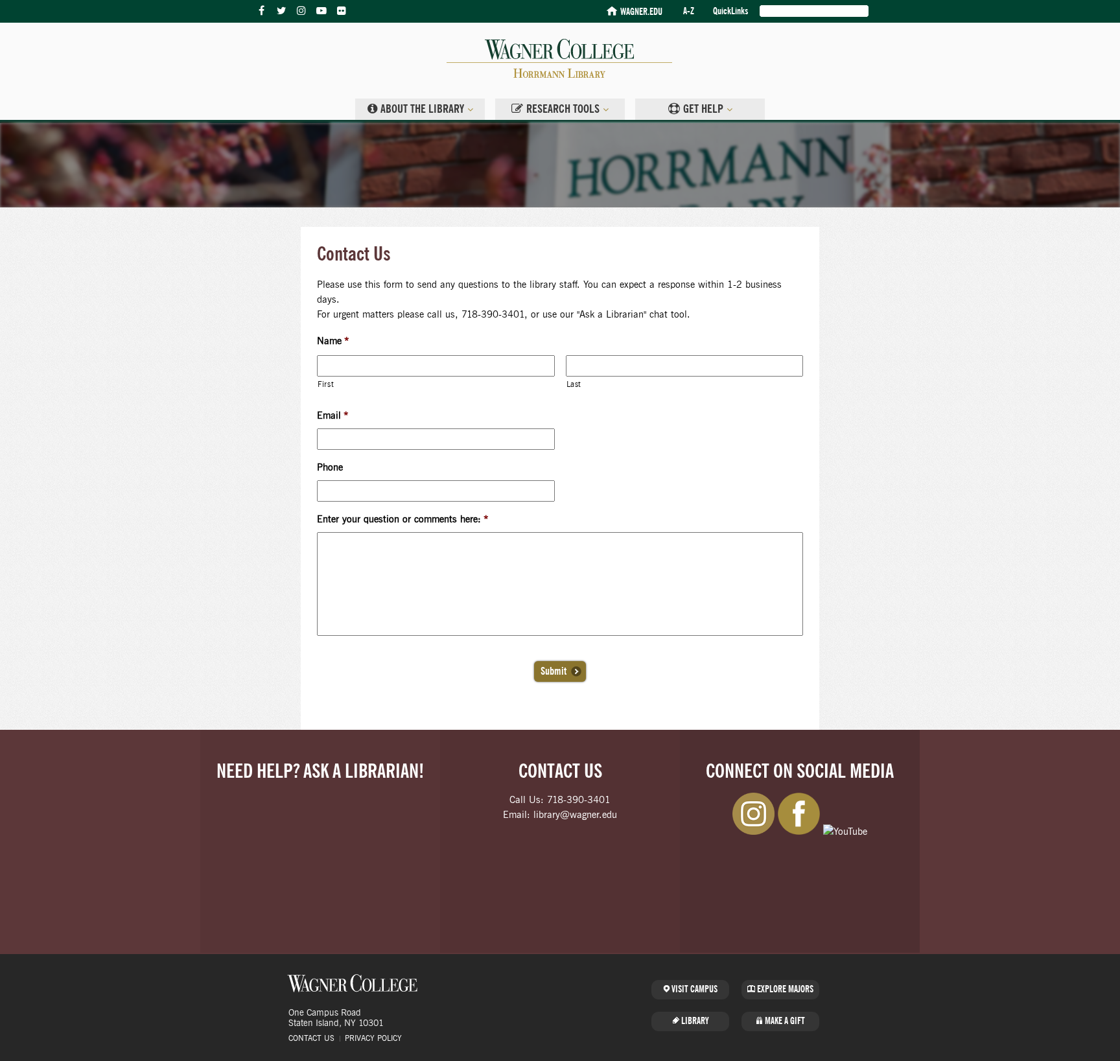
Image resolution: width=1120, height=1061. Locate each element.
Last (574, 384)
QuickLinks (730, 11)
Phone (330, 467)
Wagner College (352, 983)
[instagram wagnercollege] (301, 11)
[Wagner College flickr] (341, 11)
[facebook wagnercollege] (261, 11)
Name (333, 341)
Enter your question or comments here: (403, 519)
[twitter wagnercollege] (281, 11)
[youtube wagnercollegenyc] (321, 11)
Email (333, 416)
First (326, 384)
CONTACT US (311, 1038)
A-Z (688, 11)
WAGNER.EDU (641, 12)
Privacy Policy (373, 1038)
